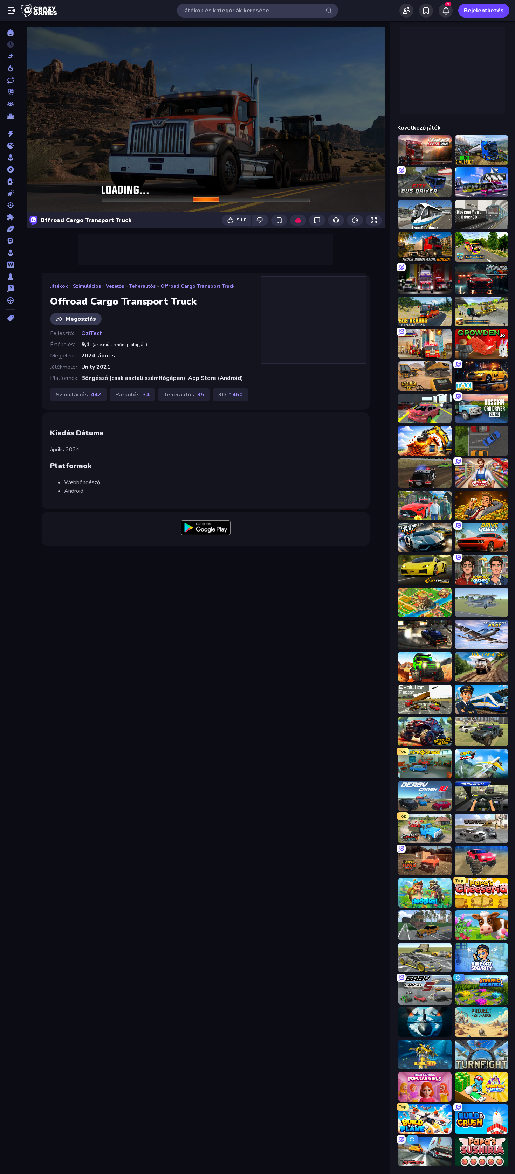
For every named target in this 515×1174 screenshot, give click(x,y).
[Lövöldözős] (10, 205)
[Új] (10, 56)
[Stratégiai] (10, 241)
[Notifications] (446, 11)
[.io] (10, 146)
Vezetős (115, 286)
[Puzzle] (10, 217)
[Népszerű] (10, 68)
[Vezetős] (10, 300)
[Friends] (406, 11)
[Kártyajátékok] (10, 181)
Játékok (59, 286)
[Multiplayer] (10, 104)
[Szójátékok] (10, 265)
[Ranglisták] (10, 116)
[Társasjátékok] (10, 277)
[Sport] (10, 229)
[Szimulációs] (10, 253)
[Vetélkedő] (10, 288)
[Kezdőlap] (10, 33)
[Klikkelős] (10, 193)
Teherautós (142, 286)
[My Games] (426, 11)
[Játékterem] (10, 158)
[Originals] (10, 92)
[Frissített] (10, 80)
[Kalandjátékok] (10, 169)
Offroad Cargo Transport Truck (197, 286)
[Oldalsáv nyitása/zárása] (11, 10)
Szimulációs (87, 286)
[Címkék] (10, 318)
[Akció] (10, 134)
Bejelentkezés (484, 10)
